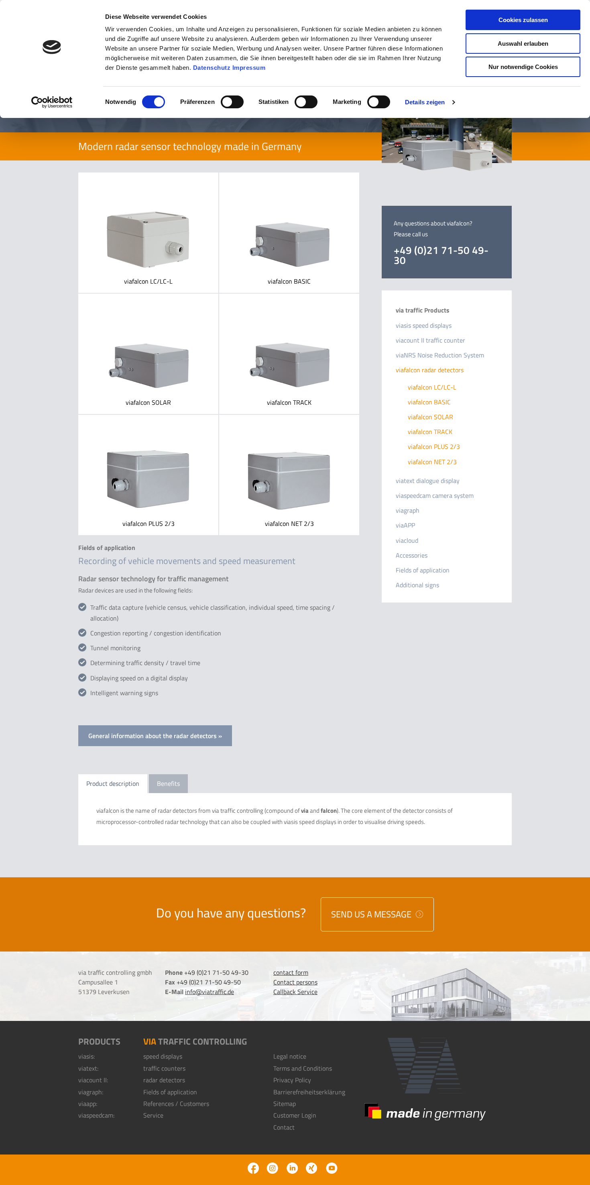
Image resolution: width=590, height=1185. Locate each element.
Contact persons (295, 982)
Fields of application (423, 570)
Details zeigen (425, 102)
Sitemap (284, 1103)
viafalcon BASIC (289, 232)
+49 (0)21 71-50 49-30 (441, 255)
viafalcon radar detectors (430, 370)
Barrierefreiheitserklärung (309, 1092)
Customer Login (294, 1115)
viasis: (86, 1056)
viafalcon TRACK (289, 354)
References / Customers (176, 1103)
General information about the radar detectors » (155, 736)
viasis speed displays (424, 325)
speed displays (162, 1056)
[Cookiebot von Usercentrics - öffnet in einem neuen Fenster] (52, 102)
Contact (284, 1127)
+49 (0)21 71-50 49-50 (209, 982)
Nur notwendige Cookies (523, 66)
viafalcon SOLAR (148, 354)
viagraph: (90, 1092)
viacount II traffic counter (430, 340)
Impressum (249, 67)
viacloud (407, 540)
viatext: (88, 1068)
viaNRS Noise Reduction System (440, 355)
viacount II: (93, 1080)
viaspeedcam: (96, 1115)
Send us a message (372, 914)
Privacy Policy (292, 1080)
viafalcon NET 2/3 (289, 475)
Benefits (168, 783)
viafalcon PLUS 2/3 (148, 475)
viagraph (407, 510)
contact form (290, 972)
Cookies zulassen (523, 19)
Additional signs (417, 585)
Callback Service (295, 991)
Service (153, 1115)
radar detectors (164, 1080)
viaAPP (405, 525)
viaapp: (87, 1103)
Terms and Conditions (302, 1068)
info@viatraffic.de (209, 991)
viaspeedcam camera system (435, 495)
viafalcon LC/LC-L (148, 232)
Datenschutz (212, 67)
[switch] (232, 101)
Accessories (411, 555)
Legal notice (289, 1056)
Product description (112, 783)
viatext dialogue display (428, 480)
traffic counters (164, 1068)
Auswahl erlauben (523, 43)
